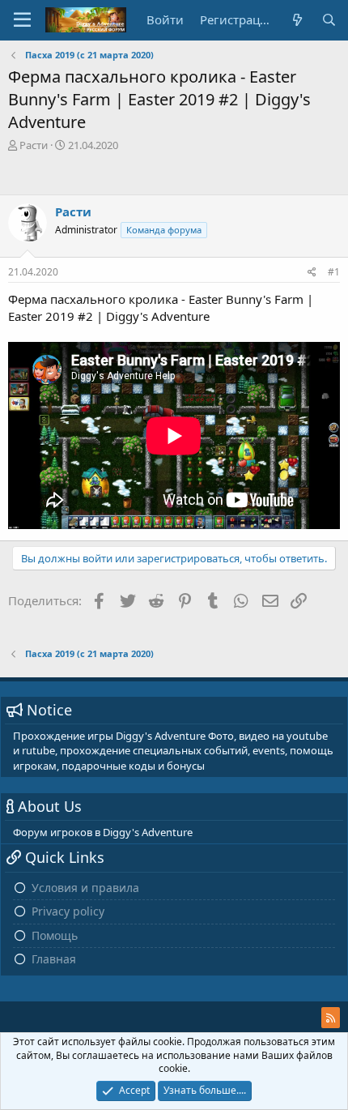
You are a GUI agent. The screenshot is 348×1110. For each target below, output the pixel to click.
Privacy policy (68, 911)
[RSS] (330, 1017)
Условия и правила (85, 887)
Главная (54, 959)
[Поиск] (329, 20)
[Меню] (22, 20)
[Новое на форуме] (296, 20)
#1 (334, 272)
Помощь (55, 935)
